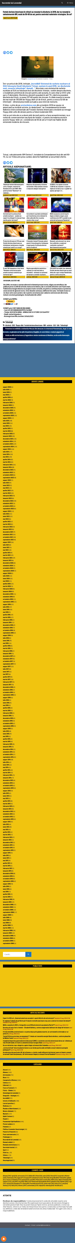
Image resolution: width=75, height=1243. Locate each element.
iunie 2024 (6, 454)
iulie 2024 (6, 452)
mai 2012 (5, 829)
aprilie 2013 (6, 801)
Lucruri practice (8, 1103)
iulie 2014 (6, 762)
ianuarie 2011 (7, 871)
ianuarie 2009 (7, 933)
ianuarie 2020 (7, 591)
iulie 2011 (5, 855)
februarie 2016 (7, 713)
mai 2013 (5, 798)
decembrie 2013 (8, 780)
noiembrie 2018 (7, 628)
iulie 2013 (6, 793)
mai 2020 (6, 581)
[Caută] (28, 954)
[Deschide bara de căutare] (62, 3)
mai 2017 (5, 674)
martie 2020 (7, 586)
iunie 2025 (6, 423)
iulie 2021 (6, 545)
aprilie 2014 (6, 770)
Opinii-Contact (7, 1116)
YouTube (59, 1185)
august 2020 (7, 573)
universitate (32, 1185)
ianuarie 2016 (7, 715)
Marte (39, 1180)
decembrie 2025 (8, 408)
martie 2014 (7, 772)
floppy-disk (19, 325)
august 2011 (6, 853)
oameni (7, 1181)
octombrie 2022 (8, 506)
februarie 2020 (7, 589)
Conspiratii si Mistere (10, 1080)
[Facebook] (4, 52)
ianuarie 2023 (7, 498)
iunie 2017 (6, 672)
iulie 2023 (6, 483)
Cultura (5, 1083)
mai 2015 (5, 736)
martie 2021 (6, 555)
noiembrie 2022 (8, 503)
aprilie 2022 (6, 521)
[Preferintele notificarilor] (3, 1239)
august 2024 (7, 449)
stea (65, 1183)
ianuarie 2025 (7, 436)
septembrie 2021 (8, 540)
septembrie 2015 (8, 726)
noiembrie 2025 (8, 410)
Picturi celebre (7, 1124)
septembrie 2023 (8, 477)
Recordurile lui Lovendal (10, 1140)
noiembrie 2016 (7, 690)
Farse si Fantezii (8, 1088)
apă (14, 1176)
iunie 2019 (6, 609)
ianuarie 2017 (7, 684)
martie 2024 (7, 462)
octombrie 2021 (8, 537)
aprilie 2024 (7, 459)
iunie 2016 (6, 703)
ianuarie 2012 (7, 840)
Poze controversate (9, 1134)
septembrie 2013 (8, 788)
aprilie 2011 (6, 863)
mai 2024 (6, 457)
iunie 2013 (6, 796)
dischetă (8, 325)
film (46, 1178)
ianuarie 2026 (7, 405)
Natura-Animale (8, 1111)
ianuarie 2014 (7, 778)
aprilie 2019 (6, 615)
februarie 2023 (7, 496)
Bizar (4, 1077)
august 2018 (7, 635)
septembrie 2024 (8, 446)
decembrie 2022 (8, 501)
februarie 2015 (7, 744)
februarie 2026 (7, 402)
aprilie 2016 (6, 708)
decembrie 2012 (8, 811)
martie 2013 (6, 804)
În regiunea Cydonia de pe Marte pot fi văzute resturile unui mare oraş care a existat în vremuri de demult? (37, 1021)
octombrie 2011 (7, 847)
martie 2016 (6, 710)
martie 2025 (7, 431)
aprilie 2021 (6, 553)
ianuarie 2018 (7, 653)
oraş (21, 1181)
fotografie (54, 1178)
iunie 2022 (6, 516)
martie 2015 (6, 741)
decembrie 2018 (8, 625)
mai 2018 (5, 643)
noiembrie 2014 (8, 752)
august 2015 (7, 728)
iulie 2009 (6, 917)
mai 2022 (6, 519)
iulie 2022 (6, 514)
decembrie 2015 (8, 718)
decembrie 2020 (8, 563)
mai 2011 (5, 860)
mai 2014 (6, 767)
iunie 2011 (6, 858)
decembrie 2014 (8, 749)
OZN (27, 1181)
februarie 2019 (7, 620)
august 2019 (7, 604)
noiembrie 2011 (7, 845)
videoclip (49, 1185)
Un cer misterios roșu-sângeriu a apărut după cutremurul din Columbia (25, 1045)
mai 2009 (6, 923)
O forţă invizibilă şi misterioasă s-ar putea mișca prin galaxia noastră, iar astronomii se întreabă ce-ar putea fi (35, 1033)
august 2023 (7, 480)
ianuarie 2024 (7, 467)
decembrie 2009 (8, 904)
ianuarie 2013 (7, 809)
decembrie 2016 (8, 687)
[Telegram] (11, 52)
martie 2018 (6, 648)
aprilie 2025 (6, 428)
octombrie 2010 (8, 879)
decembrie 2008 (8, 935)
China (53, 1176)
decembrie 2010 (8, 873)
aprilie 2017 (6, 677)
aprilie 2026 (6, 397)
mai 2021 (5, 550)
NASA (54, 1180)
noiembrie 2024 (8, 441)
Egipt (20, 1178)
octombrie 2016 (8, 692)
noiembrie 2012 (7, 814)
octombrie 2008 (8, 941)
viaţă (42, 1185)
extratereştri (37, 1178)
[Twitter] (7, 52)
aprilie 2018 (6, 646)
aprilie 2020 (6, 584)
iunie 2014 (6, 765)
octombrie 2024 (8, 444)
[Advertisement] (37, 36)
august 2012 (7, 822)
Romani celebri (7, 1142)
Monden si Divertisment (10, 1108)
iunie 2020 (6, 578)
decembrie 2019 (8, 594)
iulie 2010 (6, 886)
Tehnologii (9, 322)
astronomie (23, 1176)
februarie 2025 (7, 433)
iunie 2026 (6, 392)
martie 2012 (6, 834)
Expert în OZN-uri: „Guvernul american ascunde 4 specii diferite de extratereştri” (29, 1018)
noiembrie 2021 (7, 534)
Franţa (62, 1178)
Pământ (64, 1181)
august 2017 (7, 666)
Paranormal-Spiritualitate (11, 1121)
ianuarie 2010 (7, 902)
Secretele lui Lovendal (11, 3)
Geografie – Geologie (9, 1096)
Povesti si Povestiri (9, 1132)
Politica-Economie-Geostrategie (13, 1129)
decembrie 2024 (8, 439)
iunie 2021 (6, 547)
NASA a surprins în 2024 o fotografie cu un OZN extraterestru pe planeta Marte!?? (29, 1025)
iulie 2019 (6, 607)
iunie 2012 (6, 827)
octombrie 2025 (8, 413)
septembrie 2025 (8, 415)
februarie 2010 (7, 899)
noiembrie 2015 (7, 721)
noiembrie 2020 (8, 565)
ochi (15, 1181)
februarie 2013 (7, 806)
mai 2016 (5, 705)
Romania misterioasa (10, 1145)
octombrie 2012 (8, 816)
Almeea (5, 1072)
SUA (58, 325)
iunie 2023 (6, 485)
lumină (25, 1180)
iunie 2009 (6, 920)
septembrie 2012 (8, 819)
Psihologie (6, 1137)
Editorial (5, 1085)
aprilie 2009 (6, 925)
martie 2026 (7, 400)
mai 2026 (6, 395)
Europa (28, 1178)
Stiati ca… (6, 1152)
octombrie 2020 (8, 568)
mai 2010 (5, 891)
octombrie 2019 (8, 599)
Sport (4, 1150)
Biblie (32, 1176)
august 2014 (7, 759)
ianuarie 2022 (7, 529)
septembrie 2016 (8, 695)
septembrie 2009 (8, 912)
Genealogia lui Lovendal (10, 1093)
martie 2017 (6, 679)
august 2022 (7, 511)
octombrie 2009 (8, 910)
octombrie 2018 (8, 630)
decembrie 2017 (8, 656)
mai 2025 (6, 426)
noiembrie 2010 (7, 876)
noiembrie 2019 (7, 597)
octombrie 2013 (8, 785)
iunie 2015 (6, 734)
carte (46, 1176)
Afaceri (5, 1070)
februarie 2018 (7, 651)
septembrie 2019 (8, 602)
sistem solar (49, 1183)
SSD (54, 325)
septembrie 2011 (8, 850)
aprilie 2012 (6, 832)
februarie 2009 (7, 930)
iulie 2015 (6, 731)
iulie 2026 (6, 389)
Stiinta (5, 1155)
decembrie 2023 (8, 470)
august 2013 (7, 791)
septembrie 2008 (8, 943)
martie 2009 (7, 928)
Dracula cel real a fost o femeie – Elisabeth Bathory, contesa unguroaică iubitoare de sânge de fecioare (36, 1027)
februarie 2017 (7, 682)
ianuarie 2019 (7, 622)
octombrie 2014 (8, 754)
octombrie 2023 (8, 475)
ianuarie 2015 (7, 747)
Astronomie (6, 1075)
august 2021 (7, 542)
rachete (49, 325)
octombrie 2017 (8, 661)
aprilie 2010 (6, 894)
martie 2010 (6, 897)
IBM (44, 325)
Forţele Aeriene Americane (33, 325)
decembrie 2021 (8, 532)
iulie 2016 (6, 700)
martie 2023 (7, 493)
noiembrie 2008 (8, 938)
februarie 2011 (7, 868)
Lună (32, 1180)
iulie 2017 (6, 669)
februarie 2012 (7, 837)
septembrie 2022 (8, 508)
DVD (13, 325)
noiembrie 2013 (7, 783)
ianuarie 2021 (7, 560)
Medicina (6, 1106)
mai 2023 (6, 488)
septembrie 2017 (8, 664)
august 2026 (7, 387)
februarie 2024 (8, 465)
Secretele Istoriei (8, 1147)
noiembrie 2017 (7, 659)
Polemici (5, 1127)
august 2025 (7, 418)
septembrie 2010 (8, 881)
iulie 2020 (6, 576)
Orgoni (5, 1119)
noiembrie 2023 (8, 472)
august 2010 (7, 884)
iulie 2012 (6, 824)
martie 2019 (6, 617)
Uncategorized (7, 1160)
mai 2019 (5, 612)
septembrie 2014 (8, 757)
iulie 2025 (6, 421)
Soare (58, 1183)
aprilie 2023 (6, 490)
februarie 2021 (7, 558)
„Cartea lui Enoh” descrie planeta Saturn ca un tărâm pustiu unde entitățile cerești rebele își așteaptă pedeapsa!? (35, 1049)
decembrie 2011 (8, 842)
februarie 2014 (7, 775)
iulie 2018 (6, 638)
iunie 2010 (6, 889)
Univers (22, 1185)
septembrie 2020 (8, 571)
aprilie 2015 (6, 739)
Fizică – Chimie (8, 1090)
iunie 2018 (6, 640)
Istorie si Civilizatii (9, 1101)
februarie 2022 (7, 527)
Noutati (5, 1114)
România (18, 1183)
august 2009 (7, 915)
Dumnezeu (12, 1178)
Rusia (26, 1183)
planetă (55, 1181)
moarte (47, 1180)
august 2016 (7, 697)
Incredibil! (6, 1098)
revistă (10, 1183)
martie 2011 (6, 866)
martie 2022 (7, 524)
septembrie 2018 (8, 633)
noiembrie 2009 (8, 907)
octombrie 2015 (8, 723)
